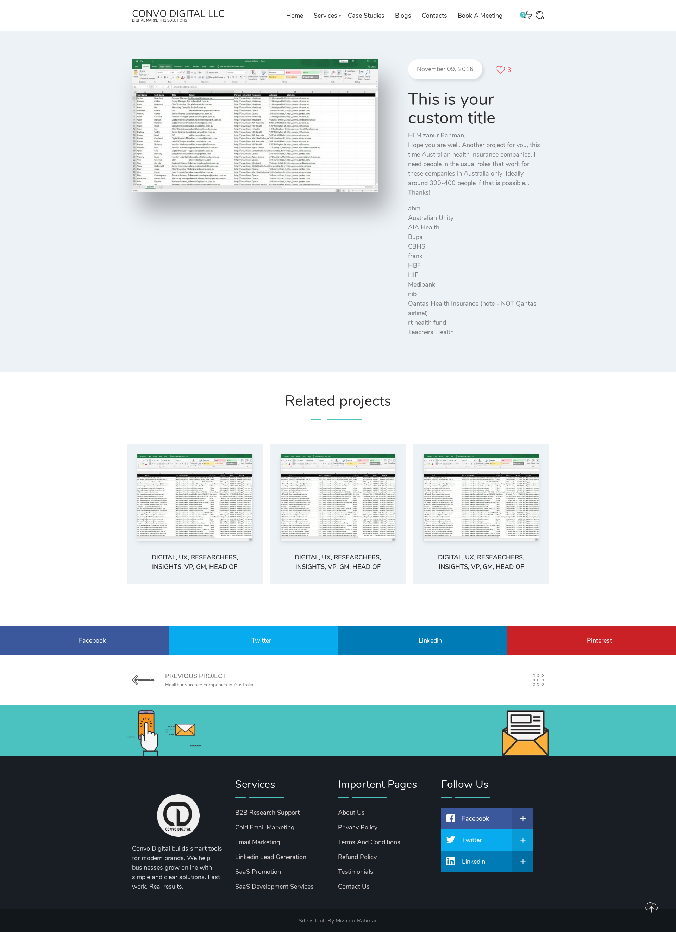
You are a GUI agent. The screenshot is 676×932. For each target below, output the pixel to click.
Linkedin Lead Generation (270, 857)
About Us (351, 812)
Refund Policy (357, 857)
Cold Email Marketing (265, 827)
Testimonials (355, 871)
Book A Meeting (480, 15)
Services (325, 15)
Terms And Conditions (369, 842)
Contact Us (354, 886)
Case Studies (366, 15)
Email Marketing (257, 842)
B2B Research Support (267, 812)
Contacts (434, 15)
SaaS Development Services (274, 886)
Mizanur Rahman (357, 921)
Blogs (403, 15)
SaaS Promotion (258, 871)
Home (294, 15)
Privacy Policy (357, 827)
